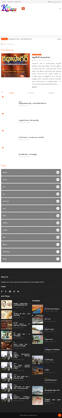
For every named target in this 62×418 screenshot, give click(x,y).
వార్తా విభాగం (35, 60)
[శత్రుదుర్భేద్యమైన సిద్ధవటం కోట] (37, 390)
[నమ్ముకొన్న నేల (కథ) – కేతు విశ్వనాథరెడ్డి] (6, 314)
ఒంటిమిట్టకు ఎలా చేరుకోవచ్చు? (52, 349)
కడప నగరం (48, 319)
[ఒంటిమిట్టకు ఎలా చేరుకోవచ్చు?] (37, 349)
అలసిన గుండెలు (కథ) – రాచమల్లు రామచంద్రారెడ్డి (22, 345)
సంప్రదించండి (10, 2)
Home (4, 44)
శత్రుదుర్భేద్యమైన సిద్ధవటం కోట (52, 390)
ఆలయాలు (46, 378)
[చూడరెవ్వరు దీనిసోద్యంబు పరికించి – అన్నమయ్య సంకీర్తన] (6, 398)
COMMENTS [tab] (51, 93)
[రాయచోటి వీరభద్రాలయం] (37, 380)
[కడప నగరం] (37, 319)
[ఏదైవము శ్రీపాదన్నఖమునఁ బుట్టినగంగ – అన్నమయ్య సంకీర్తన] (6, 355)
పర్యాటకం (46, 307)
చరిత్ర (45, 337)
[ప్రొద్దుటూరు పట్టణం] (37, 329)
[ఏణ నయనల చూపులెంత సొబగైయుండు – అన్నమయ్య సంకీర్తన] (6, 366)
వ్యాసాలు (39, 54)
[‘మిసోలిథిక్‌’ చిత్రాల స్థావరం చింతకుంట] (37, 400)
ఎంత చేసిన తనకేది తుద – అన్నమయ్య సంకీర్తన (22, 377)
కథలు (19, 118)
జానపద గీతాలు (21, 135)
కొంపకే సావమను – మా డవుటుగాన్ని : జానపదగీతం (31, 137)
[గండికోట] (37, 370)
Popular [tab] (31, 93)
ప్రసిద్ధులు (20, 101)
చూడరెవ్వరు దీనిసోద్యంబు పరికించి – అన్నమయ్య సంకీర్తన (22, 398)
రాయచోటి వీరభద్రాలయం (51, 380)
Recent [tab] (11, 93)
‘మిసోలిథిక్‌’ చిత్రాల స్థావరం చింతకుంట (53, 400)
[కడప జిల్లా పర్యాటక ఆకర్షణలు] (37, 309)
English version (17, 2)
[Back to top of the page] (59, 415)
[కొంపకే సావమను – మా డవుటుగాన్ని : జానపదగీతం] (6, 325)
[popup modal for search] (60, 9)
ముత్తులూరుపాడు (49, 339)
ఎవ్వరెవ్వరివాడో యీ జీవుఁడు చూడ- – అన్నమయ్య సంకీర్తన (22, 387)
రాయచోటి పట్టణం (49, 359)
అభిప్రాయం (34, 54)
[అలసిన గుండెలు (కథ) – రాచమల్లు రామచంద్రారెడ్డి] (6, 345)
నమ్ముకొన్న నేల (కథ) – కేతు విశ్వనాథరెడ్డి (28, 120)
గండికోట (47, 370)
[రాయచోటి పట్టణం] (37, 360)
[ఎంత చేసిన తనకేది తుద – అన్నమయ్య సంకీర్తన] (6, 377)
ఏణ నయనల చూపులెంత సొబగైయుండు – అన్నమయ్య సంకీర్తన (22, 366)
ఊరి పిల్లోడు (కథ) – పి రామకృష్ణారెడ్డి (28, 154)
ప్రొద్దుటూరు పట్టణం (49, 329)
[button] (58, 39)
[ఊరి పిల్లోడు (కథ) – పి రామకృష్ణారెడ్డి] (6, 335)
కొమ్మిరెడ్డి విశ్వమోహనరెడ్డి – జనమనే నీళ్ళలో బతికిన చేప (20, 39)
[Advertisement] (31, 26)
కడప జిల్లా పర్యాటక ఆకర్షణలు (52, 309)
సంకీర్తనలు (15, 352)
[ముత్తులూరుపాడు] (37, 339)
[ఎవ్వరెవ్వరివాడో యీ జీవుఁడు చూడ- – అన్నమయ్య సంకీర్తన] (6, 387)
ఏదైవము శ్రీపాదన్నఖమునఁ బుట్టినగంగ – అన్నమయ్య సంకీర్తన (22, 355)
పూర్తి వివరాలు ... (35, 87)
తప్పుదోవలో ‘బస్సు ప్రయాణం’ (41, 57)
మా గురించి (4, 2)
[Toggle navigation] (23, 8)
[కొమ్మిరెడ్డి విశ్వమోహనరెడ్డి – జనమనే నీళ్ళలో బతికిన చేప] (6, 304)
